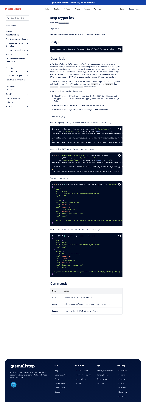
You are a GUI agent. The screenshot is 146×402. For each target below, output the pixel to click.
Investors (122, 388)
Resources (98, 9)
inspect (55, 311)
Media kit (122, 396)
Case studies (60, 383)
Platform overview (83, 375)
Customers (68, 9)
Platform (47, 9)
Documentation (61, 375)
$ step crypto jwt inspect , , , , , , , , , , (87, 255)
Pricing (77, 9)
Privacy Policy (102, 375)
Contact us (122, 370)
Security (100, 383)
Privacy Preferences (105, 370)
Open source (60, 388)
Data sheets (59, 379)
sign (54, 297)
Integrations (81, 379)
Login (122, 9)
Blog (56, 370)
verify (54, 304)
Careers (121, 375)
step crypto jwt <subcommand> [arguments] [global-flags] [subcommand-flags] (83, 49)
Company (87, 9)
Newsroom (122, 392)
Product (57, 9)
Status (78, 383)
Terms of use (102, 379)
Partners (121, 383)
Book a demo (134, 9)
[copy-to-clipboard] (119, 48)
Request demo (82, 370)
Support (58, 392)
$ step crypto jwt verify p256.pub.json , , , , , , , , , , (87, 204)
